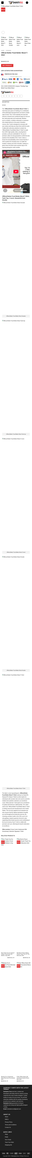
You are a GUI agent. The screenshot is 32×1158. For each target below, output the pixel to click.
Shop (6, 1134)
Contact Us (8, 1127)
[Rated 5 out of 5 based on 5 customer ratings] (16, 59)
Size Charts (8, 1139)
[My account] (30, 2)
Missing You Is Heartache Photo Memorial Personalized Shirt (8, 1078)
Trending (8, 50)
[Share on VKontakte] (16, 96)
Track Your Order (9, 1142)
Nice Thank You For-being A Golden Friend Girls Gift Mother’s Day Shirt (7, 954)
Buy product (7, 65)
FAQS (6, 1137)
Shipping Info (8, 1145)
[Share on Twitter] (8, 96)
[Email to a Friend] (10, 96)
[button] (2, 2)
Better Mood (11, 88)
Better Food (4, 88)
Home (2, 50)
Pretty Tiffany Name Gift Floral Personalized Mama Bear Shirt (23, 1078)
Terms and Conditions (10, 1124)
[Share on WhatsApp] (2, 96)
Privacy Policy (8, 1122)
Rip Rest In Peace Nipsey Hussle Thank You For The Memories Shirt (23, 954)
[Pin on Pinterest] (13, 96)
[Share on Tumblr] (21, 96)
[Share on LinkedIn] (18, 96)
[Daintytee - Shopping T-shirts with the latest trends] (16, 2)
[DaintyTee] (7, 92)
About (6, 1116)
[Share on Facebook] (5, 96)
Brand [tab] (4, 105)
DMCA (6, 1119)
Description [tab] (5, 102)
